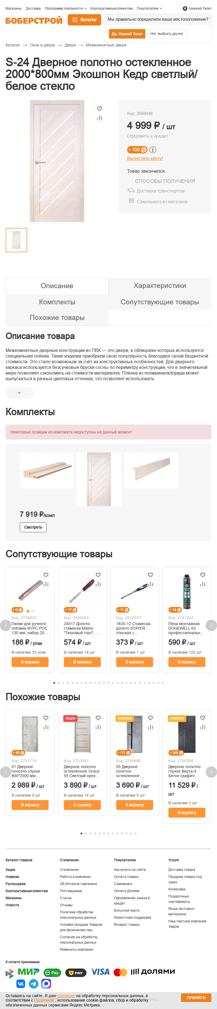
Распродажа (16, 884)
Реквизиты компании (76, 950)
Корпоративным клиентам (27, 891)
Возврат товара (127, 925)
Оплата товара (126, 877)
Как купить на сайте (130, 870)
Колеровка (176, 889)
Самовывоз (123, 884)
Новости (12, 905)
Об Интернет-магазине (78, 884)
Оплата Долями (127, 891)
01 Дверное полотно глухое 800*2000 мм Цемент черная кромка (26, 771)
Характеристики (160, 285)
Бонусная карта (127, 910)
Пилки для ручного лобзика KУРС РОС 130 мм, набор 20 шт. (29, 628)
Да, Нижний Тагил (127, 34)
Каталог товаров (19, 860)
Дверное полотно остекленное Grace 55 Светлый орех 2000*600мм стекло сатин (82, 771)
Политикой (44, 1000)
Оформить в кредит (147, 136)
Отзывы (66, 905)
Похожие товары (57, 317)
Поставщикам (71, 891)
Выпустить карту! (145, 158)
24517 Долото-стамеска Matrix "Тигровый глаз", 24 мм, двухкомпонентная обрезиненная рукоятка (82, 628)
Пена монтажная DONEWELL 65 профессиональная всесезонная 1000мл (186, 628)
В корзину (30, 662)
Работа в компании (75, 877)
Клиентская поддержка (132, 918)
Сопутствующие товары (160, 302)
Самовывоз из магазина (162, 201)
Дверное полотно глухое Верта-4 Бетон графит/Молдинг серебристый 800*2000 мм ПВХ (184, 771)
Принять (196, 997)
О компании (69, 870)
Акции (10, 870)
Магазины (14, 898)
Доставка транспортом (161, 191)
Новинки (12, 877)
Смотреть (33, 527)
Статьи (65, 898)
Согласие (66, 995)
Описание (57, 286)
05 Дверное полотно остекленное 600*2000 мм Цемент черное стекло (130, 771)
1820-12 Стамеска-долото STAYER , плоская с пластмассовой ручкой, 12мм (133, 628)
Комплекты (57, 302)
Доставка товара (181, 870)
